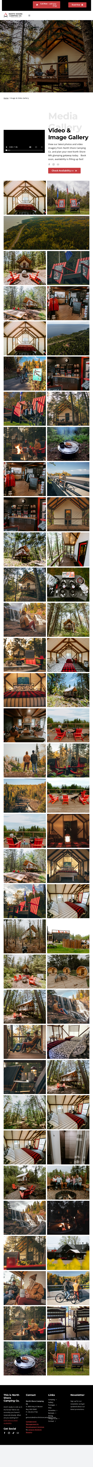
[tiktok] (13, 1433)
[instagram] (53, 164)
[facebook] (49, 164)
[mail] (58, 164)
